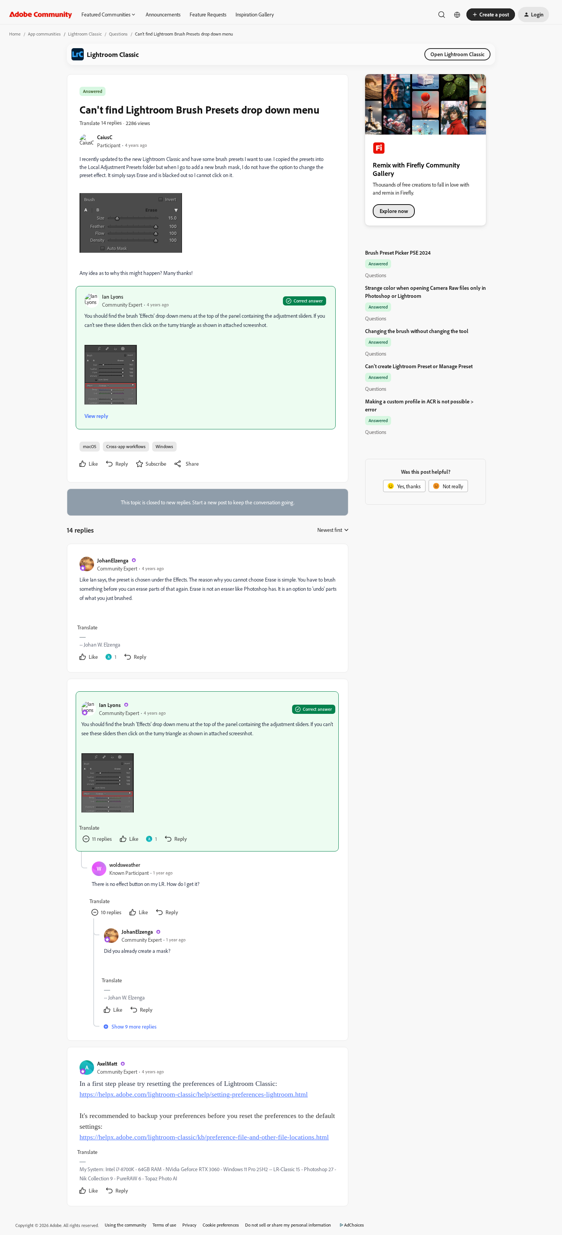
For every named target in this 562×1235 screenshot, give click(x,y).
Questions (118, 34)
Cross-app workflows (126, 446)
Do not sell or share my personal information (288, 1225)
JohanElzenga (112, 560)
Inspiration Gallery (255, 14)
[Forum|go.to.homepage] (40, 14)
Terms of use (164, 1225)
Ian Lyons (112, 296)
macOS (89, 446)
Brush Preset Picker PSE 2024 (397, 252)
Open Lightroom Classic (457, 54)
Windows (164, 446)
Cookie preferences (221, 1225)
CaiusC (104, 137)
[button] (490, 14)
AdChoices (354, 1225)
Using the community (125, 1225)
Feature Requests (208, 14)
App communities (44, 34)
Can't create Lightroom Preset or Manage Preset (419, 366)
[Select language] (457, 14)
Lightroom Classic (85, 34)
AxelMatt (107, 1063)
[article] (207, 609)
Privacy (189, 1225)
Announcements (163, 14)
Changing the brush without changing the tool (416, 331)
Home (15, 34)
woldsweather (124, 864)
